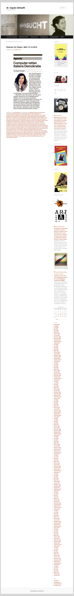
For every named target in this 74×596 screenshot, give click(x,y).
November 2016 (57, 504)
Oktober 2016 (57, 506)
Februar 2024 (57, 370)
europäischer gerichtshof (11, 124)
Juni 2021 (56, 420)
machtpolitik (30, 129)
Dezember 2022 (57, 392)
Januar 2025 (56, 353)
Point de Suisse (44, 130)
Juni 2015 (56, 530)
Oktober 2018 (57, 469)
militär (15, 130)
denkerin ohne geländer (25, 120)
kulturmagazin (13, 129)
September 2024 (57, 360)
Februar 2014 (57, 555)
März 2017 (56, 498)
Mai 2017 (56, 495)
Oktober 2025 (57, 340)
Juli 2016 (56, 510)
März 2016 (56, 517)
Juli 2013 (56, 566)
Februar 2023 (57, 389)
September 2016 (57, 507)
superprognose (36, 134)
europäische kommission (39, 123)
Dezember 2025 (57, 336)
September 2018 (57, 470)
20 (60, 314)
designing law (9, 121)
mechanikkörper (9, 130)
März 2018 (56, 480)
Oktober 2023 (57, 376)
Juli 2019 (56, 455)
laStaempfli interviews (23, 37)
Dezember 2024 (57, 355)
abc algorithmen (17, 115)
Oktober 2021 (57, 413)
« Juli (57, 319)
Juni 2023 (56, 383)
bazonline (15, 116)
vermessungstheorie (22, 136)
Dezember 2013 (57, 558)
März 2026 (56, 332)
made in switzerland (38, 129)
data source (29, 119)
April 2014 (56, 552)
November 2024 (57, 356)
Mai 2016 (56, 513)
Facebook (30, 124)
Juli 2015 (56, 529)
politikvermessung (10, 132)
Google (26, 125)
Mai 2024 (56, 366)
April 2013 (56, 570)
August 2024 (57, 361)
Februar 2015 (57, 537)
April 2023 (56, 386)
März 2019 (56, 461)
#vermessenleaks (10, 115)
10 (55, 313)
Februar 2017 (57, 500)
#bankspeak (8, 113)
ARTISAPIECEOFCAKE (60, 226)
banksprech (8, 116)
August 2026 (57, 324)
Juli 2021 (56, 418)
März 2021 (56, 424)
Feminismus (34, 124)
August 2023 (57, 380)
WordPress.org (57, 585)
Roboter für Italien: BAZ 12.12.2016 (21, 47)
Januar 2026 (56, 335)
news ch (18, 130)
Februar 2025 (57, 352)
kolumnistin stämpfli (31, 128)
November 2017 (57, 486)
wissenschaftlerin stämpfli (11, 137)
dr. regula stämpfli (15, 7)
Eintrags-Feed (57, 582)
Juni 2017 (56, 493)
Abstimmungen (31, 115)
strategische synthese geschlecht (19, 134)
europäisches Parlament (22, 124)
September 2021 (57, 415)
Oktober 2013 (57, 561)
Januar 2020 (56, 446)
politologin (16, 132)
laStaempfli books (44, 37)
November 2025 (57, 338)
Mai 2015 (56, 532)
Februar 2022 (57, 407)
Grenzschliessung (32, 125)
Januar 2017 (56, 501)
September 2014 (57, 544)
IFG (25, 127)
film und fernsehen (41, 124)
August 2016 (57, 509)
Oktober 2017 (57, 487)
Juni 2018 (56, 475)
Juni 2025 (56, 346)
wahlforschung (34, 136)
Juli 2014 (56, 547)
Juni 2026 (56, 327)
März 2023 (56, 387)
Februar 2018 (57, 481)
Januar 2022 (56, 409)
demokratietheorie (16, 120)
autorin (44, 115)
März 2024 (56, 369)
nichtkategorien (17, 112)
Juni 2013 (56, 567)
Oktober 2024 (57, 358)
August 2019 (57, 453)
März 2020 (56, 443)
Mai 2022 (56, 403)
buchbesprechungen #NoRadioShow (29, 117)
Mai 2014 (56, 550)
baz (12, 116)
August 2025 (57, 343)
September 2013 (57, 563)
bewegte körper (23, 116)
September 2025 (57, 341)
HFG (44, 125)
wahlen (28, 136)
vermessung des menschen (12, 136)
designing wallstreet (16, 121)
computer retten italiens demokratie (19, 119)
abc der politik (24, 115)
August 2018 (57, 472)
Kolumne (25, 128)
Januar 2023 (56, 390)
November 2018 (57, 467)
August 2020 (57, 435)
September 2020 (57, 433)
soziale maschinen (37, 133)
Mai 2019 (56, 458)
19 (58, 314)
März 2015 (56, 535)
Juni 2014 (56, 549)
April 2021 (56, 423)
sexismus (31, 133)
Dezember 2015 (57, 521)
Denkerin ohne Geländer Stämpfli (37, 120)
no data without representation (26, 130)
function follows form (20, 125)
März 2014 (56, 553)
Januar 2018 (56, 483)
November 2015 (57, 523)
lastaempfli (25, 129)
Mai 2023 (56, 384)
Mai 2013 (56, 569)
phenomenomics (36, 130)
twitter (40, 134)
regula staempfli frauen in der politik (30, 132)
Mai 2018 (56, 477)
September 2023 (57, 378)
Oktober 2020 (57, 432)
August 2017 (57, 490)
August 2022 (57, 398)
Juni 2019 (56, 456)
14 (62, 313)
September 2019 (57, 452)
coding (10, 119)
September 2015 (57, 526)
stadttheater (8, 134)
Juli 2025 (56, 344)
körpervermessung (40, 128)
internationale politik (30, 127)
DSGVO (62, 37)
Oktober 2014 (57, 543)
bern (19, 116)
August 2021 (57, 416)
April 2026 (56, 330)
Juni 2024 (56, 364)
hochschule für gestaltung (15, 127)
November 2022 (57, 393)
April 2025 (56, 349)
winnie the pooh (40, 136)
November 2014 (57, 541)
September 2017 (57, 489)
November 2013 (57, 560)
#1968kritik (31, 112)
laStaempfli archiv (34, 37)
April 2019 (56, 460)
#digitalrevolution (15, 113)
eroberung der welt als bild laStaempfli (26, 123)
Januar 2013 (56, 575)
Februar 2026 (57, 333)
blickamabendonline (41, 116)
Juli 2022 (56, 400)
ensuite (15, 123)
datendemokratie (35, 119)
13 (60, 313)
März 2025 (56, 350)
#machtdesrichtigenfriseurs (35, 113)
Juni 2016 (56, 512)
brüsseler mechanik (17, 117)
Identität (22, 127)
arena (41, 115)
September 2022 (57, 396)
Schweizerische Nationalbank (22, 133)
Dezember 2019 (57, 447)
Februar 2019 (57, 463)
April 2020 (56, 441)
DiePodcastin (58, 115)
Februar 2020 (57, 444)
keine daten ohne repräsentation (16, 128)
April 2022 (56, 404)
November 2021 (57, 412)
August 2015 (57, 527)
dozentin (37, 121)
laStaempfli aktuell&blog (12, 37)
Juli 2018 (56, 473)
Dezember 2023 (57, 373)
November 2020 (57, 430)
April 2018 (56, 478)
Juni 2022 (56, 401)
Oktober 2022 (57, 395)
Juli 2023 (56, 381)
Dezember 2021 (57, 410)
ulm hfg (43, 134)
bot (12, 117)
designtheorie (24, 121)
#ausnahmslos (42, 112)
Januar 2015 (56, 538)
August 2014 (57, 546)
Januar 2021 (56, 427)
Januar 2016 (56, 520)
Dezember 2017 (57, 484)
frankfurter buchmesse (11, 125)
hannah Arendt (40, 125)
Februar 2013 (57, 574)
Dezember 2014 (57, 540)
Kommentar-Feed (58, 583)
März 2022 (56, 406)
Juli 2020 (56, 437)
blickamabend (34, 116)
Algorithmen (36, 115)
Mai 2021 (56, 421)
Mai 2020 (56, 440)
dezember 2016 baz (31, 121)
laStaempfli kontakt (54, 37)
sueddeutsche (29, 134)
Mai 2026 (56, 329)
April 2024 (56, 367)
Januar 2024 (56, 372)
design (46, 120)
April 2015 (56, 534)
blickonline (8, 117)
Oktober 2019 (57, 450)
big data (28, 116)
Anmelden (56, 580)
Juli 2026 (56, 326)
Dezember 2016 (57, 503)
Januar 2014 (56, 557)
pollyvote (21, 132)
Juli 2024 (56, 363)
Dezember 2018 (57, 466)
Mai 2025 (56, 347)
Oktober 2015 (57, 524)
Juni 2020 (56, 438)
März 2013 (56, 572)
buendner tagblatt (40, 117)
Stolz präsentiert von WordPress (37, 591)
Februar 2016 (57, 518)
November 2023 (57, 375)
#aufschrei (36, 112)
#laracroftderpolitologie (24, 113)
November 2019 (57, 449)
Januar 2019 (56, 464)
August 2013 (57, 564)
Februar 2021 (57, 426)
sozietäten (43, 133)
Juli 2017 (56, 492)
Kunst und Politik (19, 129)
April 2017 (56, 497)
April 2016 (56, 515)
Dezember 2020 (57, 429)
